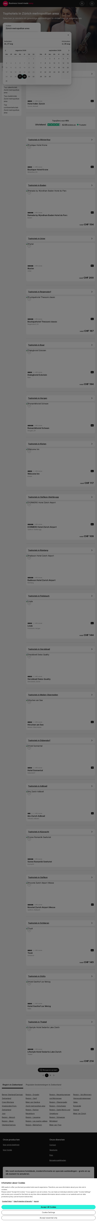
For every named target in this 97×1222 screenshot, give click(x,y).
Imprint (36, 1201)
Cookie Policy (7, 1201)
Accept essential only (48, 1218)
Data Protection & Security (23, 1201)
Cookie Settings (48, 1212)
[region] (48, 1200)
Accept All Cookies (48, 1207)
